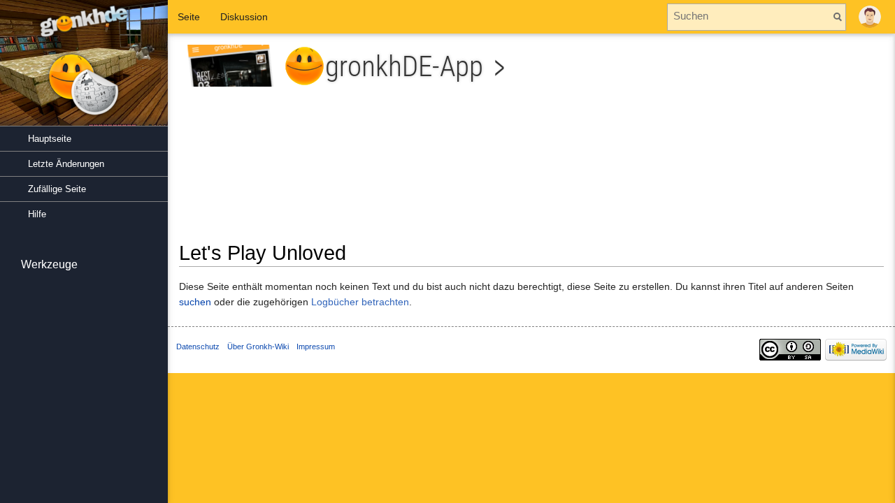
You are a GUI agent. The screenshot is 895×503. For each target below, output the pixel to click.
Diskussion (244, 16)
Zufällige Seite (57, 189)
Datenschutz (198, 346)
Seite (189, 16)
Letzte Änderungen (66, 164)
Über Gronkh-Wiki (258, 346)
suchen (195, 301)
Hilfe (37, 214)
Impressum (315, 346)
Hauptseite (49, 138)
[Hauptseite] (84, 70)
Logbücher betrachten (360, 301)
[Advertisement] (712, 142)
